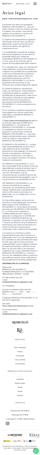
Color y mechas (20, 360)
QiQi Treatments (20, 347)
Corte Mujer (20, 356)
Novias (20, 352)
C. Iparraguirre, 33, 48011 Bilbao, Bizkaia (20, 419)
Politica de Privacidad (28, 448)
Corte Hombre (20, 364)
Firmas (20, 391)
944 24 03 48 (15, 411)
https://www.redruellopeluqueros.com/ (19, 120)
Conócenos (20, 379)
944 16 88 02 (25, 411)
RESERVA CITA (23, 4)
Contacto (20, 395)
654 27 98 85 (24, 415)
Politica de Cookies (20, 450)
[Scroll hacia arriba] (35, 447)
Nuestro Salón (20, 383)
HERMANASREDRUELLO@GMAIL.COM (17, 282)
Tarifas (20, 387)
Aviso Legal (16, 448)
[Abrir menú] (35, 3)
